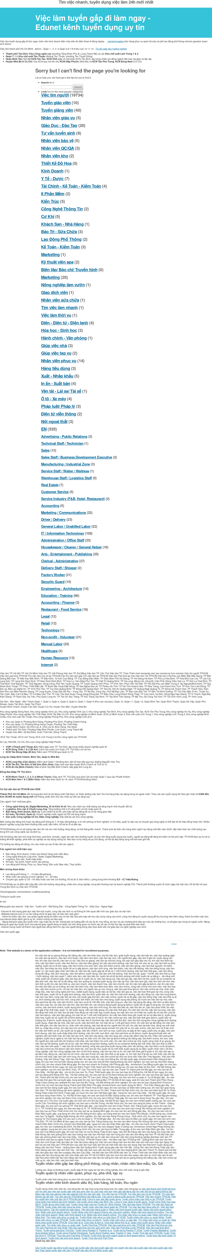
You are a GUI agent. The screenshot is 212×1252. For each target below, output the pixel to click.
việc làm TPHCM (71, 1250)
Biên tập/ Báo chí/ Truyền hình (69, 269)
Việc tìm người (55, 95)
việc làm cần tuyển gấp (136, 1247)
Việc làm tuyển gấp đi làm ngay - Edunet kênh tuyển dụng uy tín (92, 22)
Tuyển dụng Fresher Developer (72, 1233)
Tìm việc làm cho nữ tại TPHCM (144, 1194)
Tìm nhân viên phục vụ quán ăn (62, 1217)
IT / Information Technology (62, 533)
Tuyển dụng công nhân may (56, 1204)
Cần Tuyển (41, 1247)
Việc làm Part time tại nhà (159, 1225)
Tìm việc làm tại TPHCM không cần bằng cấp (78, 1196)
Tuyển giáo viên (56, 102)
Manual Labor (51, 643)
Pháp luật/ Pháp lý (58, 406)
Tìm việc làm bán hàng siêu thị (143, 1207)
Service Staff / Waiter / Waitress (65, 470)
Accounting (50, 505)
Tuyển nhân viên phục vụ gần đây (120, 1220)
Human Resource (54, 657)
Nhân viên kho (54, 156)
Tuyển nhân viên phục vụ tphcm (85, 1220)
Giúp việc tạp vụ (56, 353)
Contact (174, 944)
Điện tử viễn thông (58, 414)
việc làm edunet (53, 1194)
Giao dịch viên (54, 292)
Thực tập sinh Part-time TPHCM (73, 1235)
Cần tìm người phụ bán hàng (65, 1209)
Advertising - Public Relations (64, 436)
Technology (50, 630)
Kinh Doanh (52, 171)
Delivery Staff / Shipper (59, 567)
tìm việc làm (45, 1191)
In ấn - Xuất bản (55, 383)
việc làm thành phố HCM (154, 1188)
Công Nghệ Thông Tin (62, 209)
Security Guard (52, 581)
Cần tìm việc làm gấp (89, 1194)
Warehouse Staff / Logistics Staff (66, 477)
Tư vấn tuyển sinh (58, 133)
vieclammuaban (115, 41)
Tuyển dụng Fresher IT (86, 1230)
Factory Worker (53, 574)
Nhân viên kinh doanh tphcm (55, 1212)
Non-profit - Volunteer (58, 636)
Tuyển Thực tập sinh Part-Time (97, 1238)
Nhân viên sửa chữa (60, 300)
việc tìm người (117, 1247)
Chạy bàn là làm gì (93, 1222)
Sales (45, 450)
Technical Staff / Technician (62, 443)
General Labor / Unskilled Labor (66, 526)
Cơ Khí (47, 216)
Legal (45, 616)
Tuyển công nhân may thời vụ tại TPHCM (143, 1199)
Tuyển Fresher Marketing (156, 1230)
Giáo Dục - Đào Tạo (59, 125)
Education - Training (57, 595)
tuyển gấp (66, 1191)
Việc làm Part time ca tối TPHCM (128, 1227)
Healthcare (49, 650)
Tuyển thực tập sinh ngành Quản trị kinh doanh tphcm (117, 1235)
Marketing (50, 254)
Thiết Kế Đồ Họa (56, 163)
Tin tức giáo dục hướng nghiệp (111, 48)
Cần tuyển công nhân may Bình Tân (95, 1201)
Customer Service (55, 491)
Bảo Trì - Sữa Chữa (59, 231)
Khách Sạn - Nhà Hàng (62, 224)
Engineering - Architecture (61, 588)
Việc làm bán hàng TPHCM (136, 1204)
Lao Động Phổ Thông (61, 239)
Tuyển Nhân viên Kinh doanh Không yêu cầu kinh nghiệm (100, 1212)
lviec (101, 1191)
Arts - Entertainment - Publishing (66, 553)
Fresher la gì (105, 1230)
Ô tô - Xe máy (53, 399)
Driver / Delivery (53, 519)
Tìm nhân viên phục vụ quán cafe (134, 1214)
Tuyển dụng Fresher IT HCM (127, 1230)
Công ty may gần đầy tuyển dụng (104, 1199)
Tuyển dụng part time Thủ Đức (58, 1230)
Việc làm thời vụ (56, 315)
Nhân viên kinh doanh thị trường (147, 1212)
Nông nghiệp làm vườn (63, 285)
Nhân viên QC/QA (57, 148)
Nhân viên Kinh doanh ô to (72, 1214)
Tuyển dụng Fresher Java (102, 1233)
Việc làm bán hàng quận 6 (94, 1209)
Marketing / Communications (63, 512)
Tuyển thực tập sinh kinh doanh (64, 1238)
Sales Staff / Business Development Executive (76, 457)
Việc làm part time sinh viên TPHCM (126, 1225)
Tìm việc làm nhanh (59, 307)
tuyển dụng (68, 1247)
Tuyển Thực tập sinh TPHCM (147, 1233)
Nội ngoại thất (54, 421)
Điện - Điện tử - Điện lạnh (64, 323)
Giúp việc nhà (54, 345)
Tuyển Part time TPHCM (94, 1225)
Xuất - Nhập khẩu (57, 376)
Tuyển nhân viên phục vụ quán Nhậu (145, 1217)
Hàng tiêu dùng (55, 368)
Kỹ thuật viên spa (57, 262)
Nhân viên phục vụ (58, 361)
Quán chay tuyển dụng (142, 1222)
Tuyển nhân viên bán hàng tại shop (63, 1207)
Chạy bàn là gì (75, 1222)
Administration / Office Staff (62, 540)
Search (78, 87)
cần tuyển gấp (82, 1247)
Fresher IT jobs (123, 1233)
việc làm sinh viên (81, 1191)
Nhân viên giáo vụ (58, 118)
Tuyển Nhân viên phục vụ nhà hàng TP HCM (102, 1217)
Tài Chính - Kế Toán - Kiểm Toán (71, 186)
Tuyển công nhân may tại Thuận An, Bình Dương (96, 1204)
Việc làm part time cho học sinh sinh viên (89, 1227)
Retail (45, 623)
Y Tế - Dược (52, 178)
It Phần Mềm (52, 194)
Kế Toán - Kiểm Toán (60, 247)
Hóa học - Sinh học (59, 330)
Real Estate (49, 484)
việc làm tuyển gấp (99, 1247)
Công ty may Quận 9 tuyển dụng (130, 1201)
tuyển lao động (54, 1247)
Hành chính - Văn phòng (64, 338)
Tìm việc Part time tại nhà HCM (51, 1227)
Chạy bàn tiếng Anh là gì (117, 1222)
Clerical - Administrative (59, 560)
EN (44, 429)
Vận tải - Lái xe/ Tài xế (61, 391)
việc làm (56, 1191)
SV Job (94, 1191)
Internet (47, 664)
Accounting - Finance (58, 602)
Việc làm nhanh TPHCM (157, 1196)
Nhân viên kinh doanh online (101, 1214)
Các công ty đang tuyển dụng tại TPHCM (123, 1196)
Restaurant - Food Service (61, 609)
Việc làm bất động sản (124, 1191)
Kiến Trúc (50, 201)
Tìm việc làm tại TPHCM (114, 1194)
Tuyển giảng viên (57, 110)
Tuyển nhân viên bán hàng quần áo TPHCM (104, 1207)
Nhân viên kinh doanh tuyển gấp (125, 1209)
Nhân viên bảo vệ (57, 140)
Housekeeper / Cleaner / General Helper (71, 547)
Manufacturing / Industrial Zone (65, 464)
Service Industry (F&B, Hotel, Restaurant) (73, 498)
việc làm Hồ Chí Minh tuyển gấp (96, 1250)
